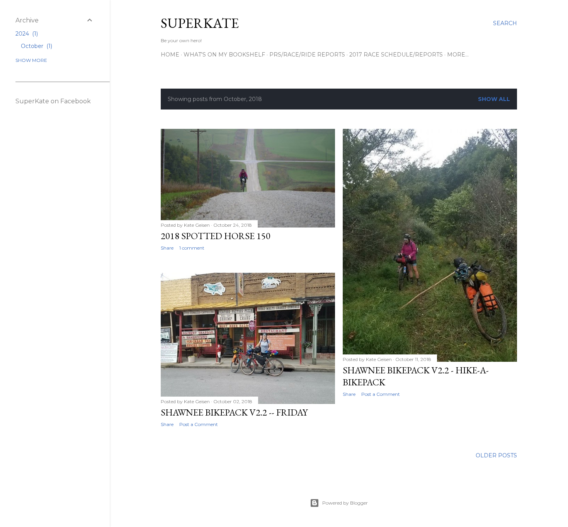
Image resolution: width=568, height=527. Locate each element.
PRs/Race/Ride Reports (307, 54)
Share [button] (167, 248)
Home (170, 54)
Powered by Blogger (345, 503)
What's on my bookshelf (224, 54)
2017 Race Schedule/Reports (396, 54)
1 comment (191, 248)
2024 (25, 33)
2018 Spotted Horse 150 (215, 236)
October (36, 46)
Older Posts (496, 455)
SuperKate (200, 23)
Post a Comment (380, 394)
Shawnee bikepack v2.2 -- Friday (234, 412)
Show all (494, 99)
